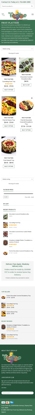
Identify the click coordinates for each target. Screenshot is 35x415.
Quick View (6, 74)
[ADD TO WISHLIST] (13, 59)
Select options (8, 90)
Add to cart (26, 85)
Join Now (3, 387)
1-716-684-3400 (24, 2)
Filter (5, 197)
